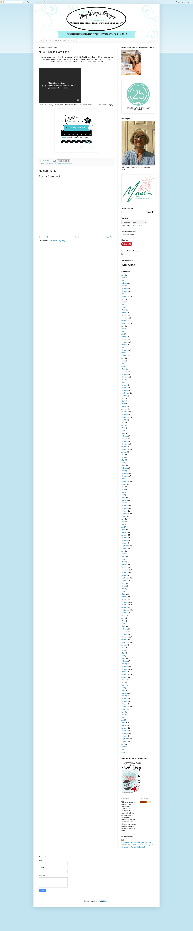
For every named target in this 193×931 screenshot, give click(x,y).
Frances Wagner (59, 164)
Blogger (106, 901)
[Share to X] (63, 160)
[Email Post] (54, 160)
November (125, 291)
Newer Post (43, 237)
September (125, 296)
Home (39, 40)
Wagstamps (125, 234)
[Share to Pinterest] (68, 160)
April (123, 307)
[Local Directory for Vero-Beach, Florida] (145, 802)
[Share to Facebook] (66, 160)
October (124, 294)
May (122, 280)
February (124, 283)
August (123, 355)
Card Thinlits (49, 164)
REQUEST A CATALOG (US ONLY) (60, 40)
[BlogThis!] (61, 160)
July (122, 275)
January (124, 286)
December (125, 288)
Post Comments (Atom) (56, 241)
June (123, 278)
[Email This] (58, 160)
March (123, 310)
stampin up (68, 164)
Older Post (109, 237)
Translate (139, 226)
